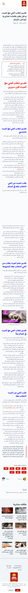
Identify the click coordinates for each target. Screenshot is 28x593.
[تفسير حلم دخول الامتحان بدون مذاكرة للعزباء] (7, 545)
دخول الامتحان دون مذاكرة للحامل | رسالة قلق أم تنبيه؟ (20, 552)
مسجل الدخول (16, 492)
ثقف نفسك (5, 59)
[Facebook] (24, 468)
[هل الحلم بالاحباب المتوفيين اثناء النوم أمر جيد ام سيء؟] (20, 510)
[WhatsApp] (18, 472)
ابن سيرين (16, 91)
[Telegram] (24, 472)
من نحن (20, 569)
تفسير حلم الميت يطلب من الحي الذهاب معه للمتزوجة (15, 71)
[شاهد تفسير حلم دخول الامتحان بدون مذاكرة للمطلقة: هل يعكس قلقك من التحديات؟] (7, 526)
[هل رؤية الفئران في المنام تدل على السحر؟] (20, 526)
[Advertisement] (14, 34)
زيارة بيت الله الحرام (10, 408)
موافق (18, 590)
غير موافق (11, 590)
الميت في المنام (20, 167)
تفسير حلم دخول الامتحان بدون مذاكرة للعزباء (7, 552)
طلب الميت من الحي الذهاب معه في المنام (16, 69)
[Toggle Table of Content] (23, 63)
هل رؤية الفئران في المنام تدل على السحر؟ (21, 533)
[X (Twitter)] (18, 468)
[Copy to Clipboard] (12, 472)
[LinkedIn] (6, 468)
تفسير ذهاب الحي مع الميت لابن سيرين (16, 66)
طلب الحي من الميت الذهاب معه (17, 75)
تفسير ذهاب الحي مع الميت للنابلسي (17, 67)
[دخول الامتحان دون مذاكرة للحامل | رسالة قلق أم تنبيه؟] (20, 545)
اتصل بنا (9, 568)
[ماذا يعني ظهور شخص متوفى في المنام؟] (7, 510)
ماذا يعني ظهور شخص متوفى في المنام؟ (7, 517)
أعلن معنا (8, 566)
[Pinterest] (12, 468)
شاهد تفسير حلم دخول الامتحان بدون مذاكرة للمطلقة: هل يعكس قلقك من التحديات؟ (7, 534)
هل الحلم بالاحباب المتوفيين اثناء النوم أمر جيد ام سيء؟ (21, 517)
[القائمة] (3, 3)
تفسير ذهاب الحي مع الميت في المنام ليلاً (16, 74)
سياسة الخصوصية (17, 568)
